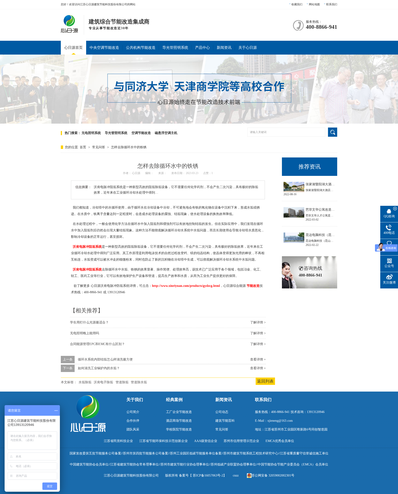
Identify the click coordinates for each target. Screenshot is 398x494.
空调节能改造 (141, 133)
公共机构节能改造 (140, 47)
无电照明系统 (91, 133)
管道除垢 (122, 382)
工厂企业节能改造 (179, 412)
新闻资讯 (224, 47)
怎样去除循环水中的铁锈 (128, 147)
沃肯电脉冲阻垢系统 (87, 246)
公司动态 (221, 412)
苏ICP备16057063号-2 (208, 475)
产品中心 (202, 47)
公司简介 (132, 412)
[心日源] (69, 30)
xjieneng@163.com (280, 420)
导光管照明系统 (175, 47)
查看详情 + (258, 359)
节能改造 (253, 286)
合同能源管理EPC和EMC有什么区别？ (97, 344)
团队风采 (132, 429)
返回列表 (265, 381)
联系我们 (331, 4)
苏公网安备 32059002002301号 (273, 475)
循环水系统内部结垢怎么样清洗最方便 (105, 359)
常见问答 (99, 147)
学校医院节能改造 (179, 429)
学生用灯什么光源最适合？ (89, 322)
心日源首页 (73, 47)
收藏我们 (296, 4)
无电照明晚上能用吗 (84, 333)
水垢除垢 (85, 382)
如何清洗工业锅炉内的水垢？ (99, 368)
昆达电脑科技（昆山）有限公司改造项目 (335, 235)
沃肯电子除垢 (103, 382)
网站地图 (314, 4)
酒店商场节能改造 (179, 420)
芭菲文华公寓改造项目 (322, 209)
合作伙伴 (132, 420)
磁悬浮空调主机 (166, 133)
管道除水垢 (139, 382)
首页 (83, 147)
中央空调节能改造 (104, 47)
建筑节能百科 (225, 420)
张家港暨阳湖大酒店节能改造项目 (330, 184)
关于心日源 (247, 47)
